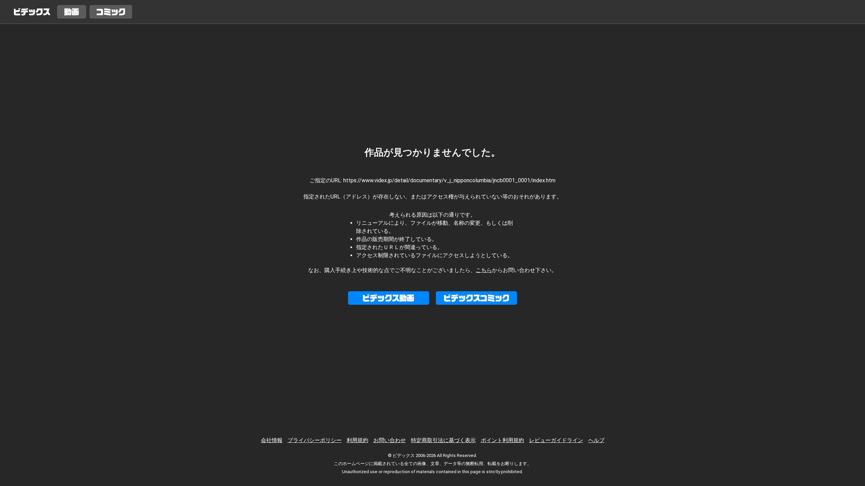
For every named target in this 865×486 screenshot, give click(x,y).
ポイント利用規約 (502, 440)
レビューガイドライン (556, 440)
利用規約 (357, 440)
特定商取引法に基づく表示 (443, 440)
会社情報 (271, 440)
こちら (484, 270)
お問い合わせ (389, 440)
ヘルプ (596, 440)
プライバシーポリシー (315, 440)
